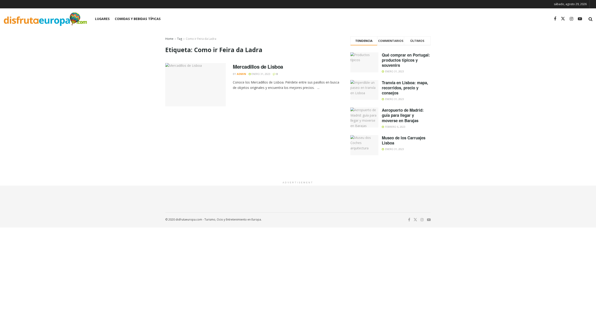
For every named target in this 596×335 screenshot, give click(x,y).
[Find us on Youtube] (580, 19)
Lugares (102, 19)
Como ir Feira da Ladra (201, 39)
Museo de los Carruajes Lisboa (403, 140)
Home (169, 39)
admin (241, 74)
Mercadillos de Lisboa (258, 66)
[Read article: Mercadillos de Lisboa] (195, 84)
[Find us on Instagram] (571, 19)
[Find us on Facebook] (555, 19)
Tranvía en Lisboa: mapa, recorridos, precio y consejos (405, 88)
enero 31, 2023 (260, 74)
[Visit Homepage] (45, 19)
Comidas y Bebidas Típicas (138, 19)
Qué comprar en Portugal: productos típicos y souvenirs (406, 60)
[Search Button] (591, 19)
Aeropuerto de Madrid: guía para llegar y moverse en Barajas (403, 115)
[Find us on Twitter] (563, 19)
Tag (179, 39)
